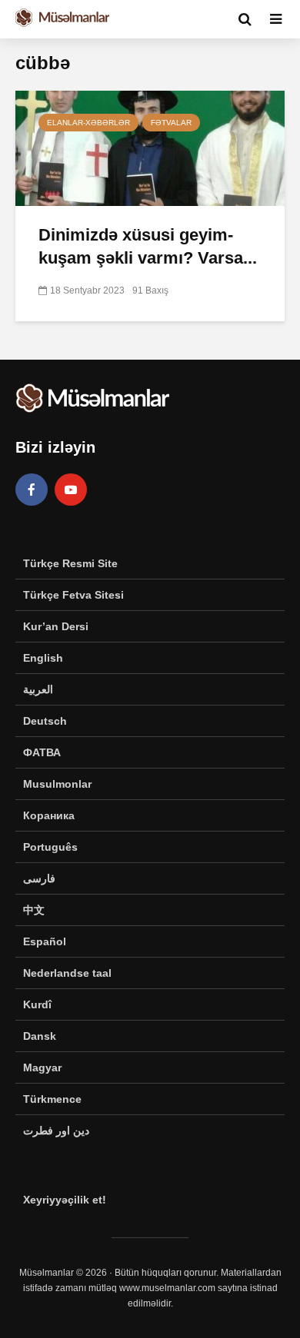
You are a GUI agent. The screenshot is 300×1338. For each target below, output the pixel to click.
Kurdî (37, 1004)
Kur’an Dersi (55, 626)
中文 (34, 910)
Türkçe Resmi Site (70, 563)
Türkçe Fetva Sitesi (73, 595)
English (43, 658)
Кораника (49, 815)
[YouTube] (71, 489)
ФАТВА (42, 752)
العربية (38, 689)
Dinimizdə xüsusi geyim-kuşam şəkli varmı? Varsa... (147, 246)
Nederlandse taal (67, 973)
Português (50, 847)
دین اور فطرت (56, 1130)
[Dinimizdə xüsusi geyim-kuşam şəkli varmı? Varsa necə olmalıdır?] (150, 147)
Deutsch (45, 721)
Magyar (42, 1067)
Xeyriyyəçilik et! (64, 1200)
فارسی (39, 878)
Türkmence (52, 1099)
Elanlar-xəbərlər (88, 122)
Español (44, 941)
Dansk (39, 1036)
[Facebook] (31, 489)
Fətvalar (171, 122)
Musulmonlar (57, 784)
